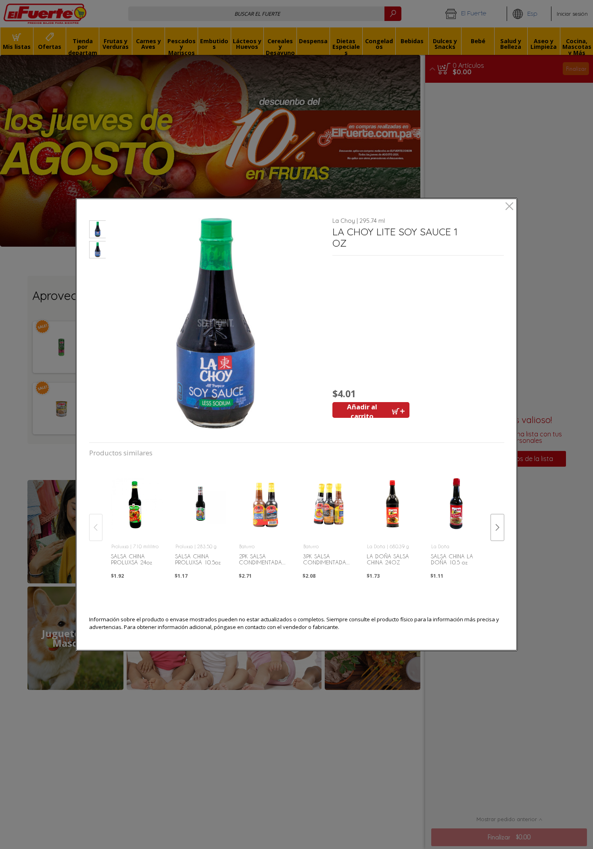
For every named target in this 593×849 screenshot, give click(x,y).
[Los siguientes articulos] (497, 527)
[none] (137, 518)
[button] (97, 230)
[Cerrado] (509, 207)
